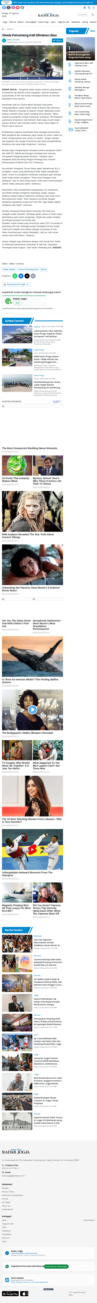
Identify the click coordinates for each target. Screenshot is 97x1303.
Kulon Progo (39, 350)
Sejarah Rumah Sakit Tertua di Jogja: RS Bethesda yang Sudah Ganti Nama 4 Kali (48, 1120)
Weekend (6, 1231)
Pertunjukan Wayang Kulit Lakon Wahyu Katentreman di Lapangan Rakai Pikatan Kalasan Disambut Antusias (48, 1023)
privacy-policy (8, 1191)
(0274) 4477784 (9, 1168)
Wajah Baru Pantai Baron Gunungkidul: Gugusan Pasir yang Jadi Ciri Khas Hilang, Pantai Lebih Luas (80, 57)
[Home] (3, 29)
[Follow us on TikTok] (22, 7)
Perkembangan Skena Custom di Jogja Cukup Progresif (46, 1100)
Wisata (37, 327)
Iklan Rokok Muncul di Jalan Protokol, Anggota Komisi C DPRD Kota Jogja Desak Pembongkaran (48, 1082)
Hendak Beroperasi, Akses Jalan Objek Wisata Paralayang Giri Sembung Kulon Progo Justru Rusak (47, 386)
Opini (4, 1241)
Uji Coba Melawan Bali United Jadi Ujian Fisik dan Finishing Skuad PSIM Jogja (47, 1041)
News (4, 1220)
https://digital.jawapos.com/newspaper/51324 (29, 1282)
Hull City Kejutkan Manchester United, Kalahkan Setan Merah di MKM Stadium (46, 944)
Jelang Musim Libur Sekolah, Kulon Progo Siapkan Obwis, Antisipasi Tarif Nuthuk (48, 333)
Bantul (10, 29)
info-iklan (6, 1202)
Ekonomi (37, 956)
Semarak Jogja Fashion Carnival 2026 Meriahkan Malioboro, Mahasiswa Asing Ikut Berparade (46, 1062)
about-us (6, 1206)
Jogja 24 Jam (8, 1223)
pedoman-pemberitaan (12, 1195)
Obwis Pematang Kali (28, 269)
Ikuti (18, 303)
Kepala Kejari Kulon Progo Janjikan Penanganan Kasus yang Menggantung (84, 124)
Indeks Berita (7, 1209)
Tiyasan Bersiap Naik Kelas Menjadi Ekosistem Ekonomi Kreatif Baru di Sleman (48, 962)
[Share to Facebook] (20, 275)
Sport (36, 1035)
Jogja (36, 995)
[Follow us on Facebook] (4, 7)
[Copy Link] (33, 275)
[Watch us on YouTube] (18, 7)
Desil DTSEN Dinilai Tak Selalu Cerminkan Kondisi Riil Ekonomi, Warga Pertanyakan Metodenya (47, 1003)
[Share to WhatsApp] (14, 275)
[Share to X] (27, 275)
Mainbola (38, 936)
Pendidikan (6, 1234)
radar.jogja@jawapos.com (13, 1176)
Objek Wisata (9, 269)
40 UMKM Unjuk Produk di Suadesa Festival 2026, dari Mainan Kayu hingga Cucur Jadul (48, 983)
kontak (5, 1199)
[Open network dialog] (84, 7)
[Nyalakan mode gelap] (93, 7)
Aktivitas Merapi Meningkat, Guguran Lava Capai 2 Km (82, 91)
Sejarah (37, 1113)
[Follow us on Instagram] (13, 7)
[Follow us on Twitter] (9, 7)
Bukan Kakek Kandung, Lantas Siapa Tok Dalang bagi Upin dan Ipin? (83, 83)
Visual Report (89, 1220)
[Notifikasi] (89, 7)
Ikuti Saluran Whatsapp (56, 1266)
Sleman (37, 975)
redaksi (5, 1188)
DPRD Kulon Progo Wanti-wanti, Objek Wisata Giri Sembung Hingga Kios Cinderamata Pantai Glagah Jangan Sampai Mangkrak (48, 362)
